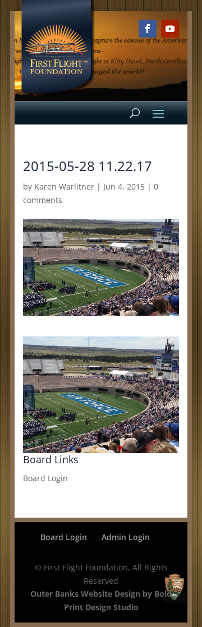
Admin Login (126, 537)
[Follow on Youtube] (170, 29)
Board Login (45, 478)
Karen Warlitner (64, 186)
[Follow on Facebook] (148, 29)
